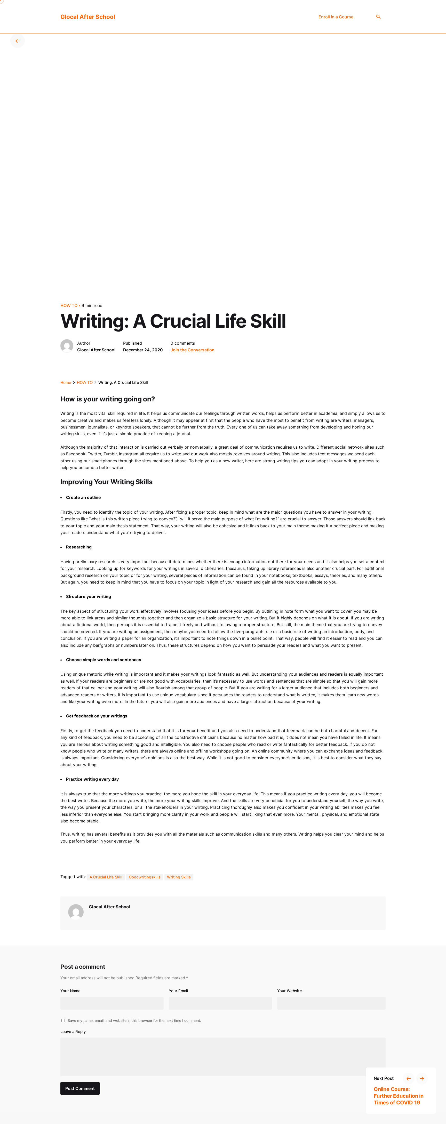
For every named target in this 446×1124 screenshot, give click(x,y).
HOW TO (68, 305)
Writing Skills (179, 877)
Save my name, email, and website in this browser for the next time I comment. (134, 1020)
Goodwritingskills (145, 877)
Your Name (70, 991)
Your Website (289, 991)
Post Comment (80, 1088)
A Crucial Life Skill (106, 877)
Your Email (178, 991)
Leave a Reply (73, 1031)
